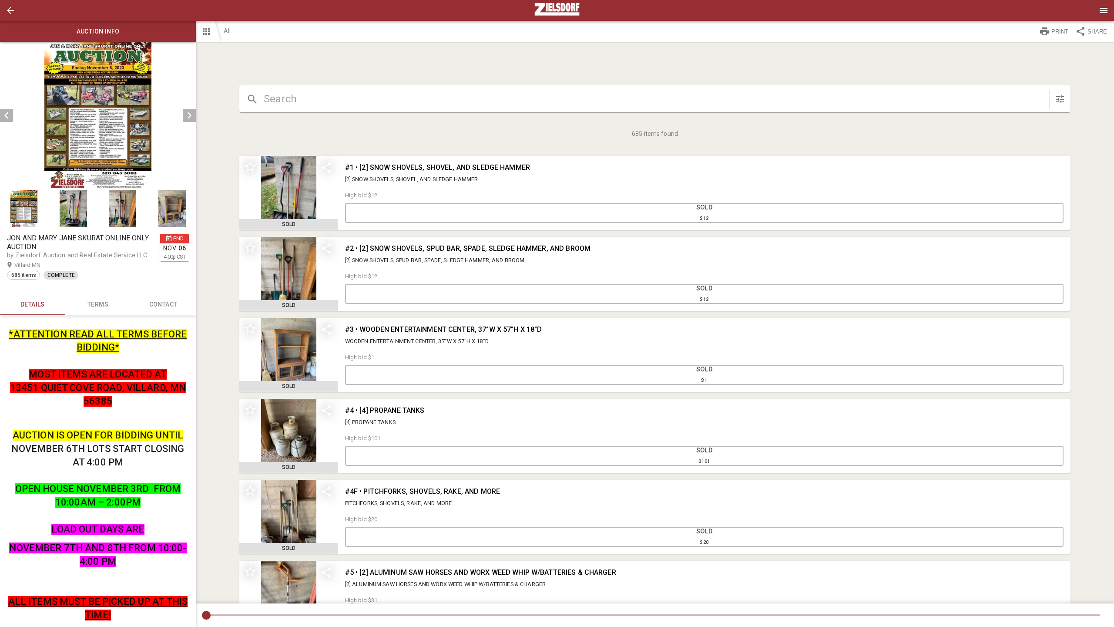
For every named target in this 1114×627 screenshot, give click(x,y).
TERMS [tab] (97, 304)
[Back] (10, 10)
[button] (10, 10)
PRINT (1059, 31)
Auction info (98, 31)
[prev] (6, 115)
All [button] (227, 30)
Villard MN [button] (35, 265)
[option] (98, 115)
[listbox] (98, 115)
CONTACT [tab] (163, 304)
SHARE (1097, 31)
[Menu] (1103, 10)
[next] (189, 115)
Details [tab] (32, 304)
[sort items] (1060, 99)
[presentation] (557, 10)
